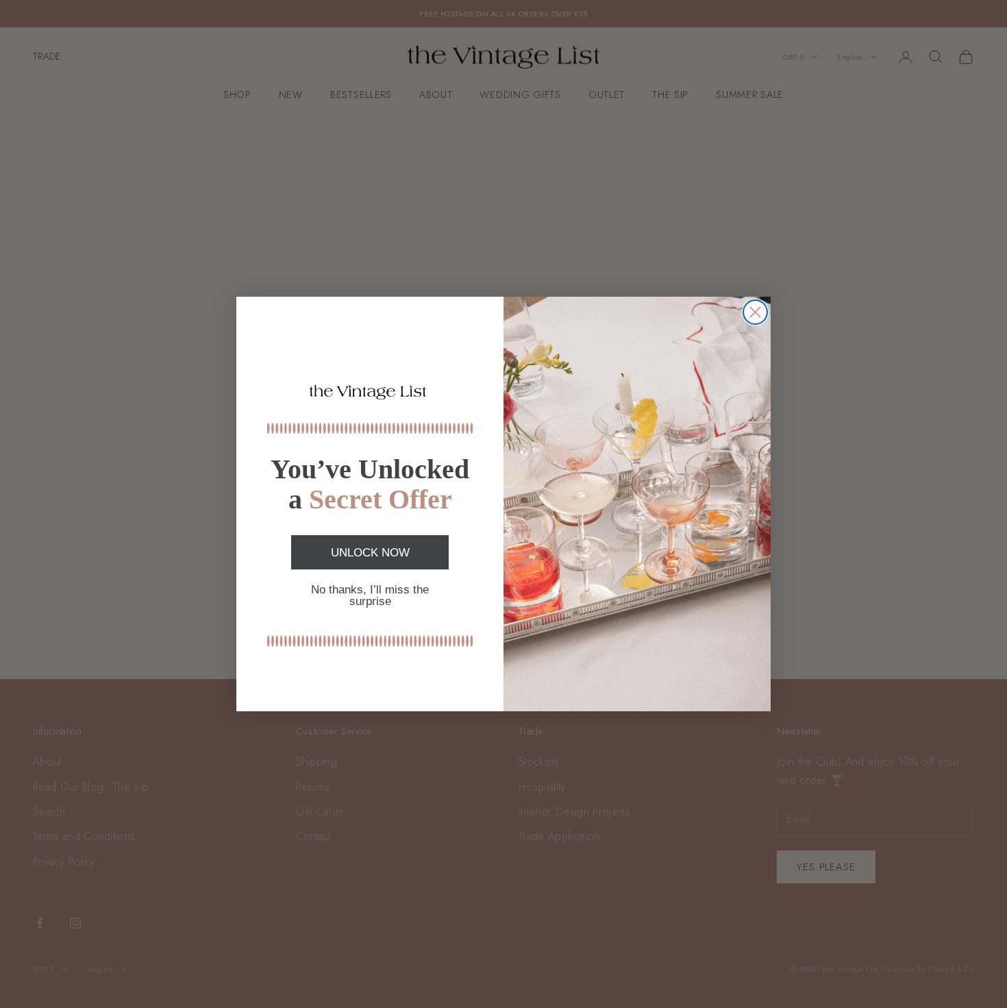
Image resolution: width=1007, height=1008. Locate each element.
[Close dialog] (755, 312)
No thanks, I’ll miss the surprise (370, 595)
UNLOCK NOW (370, 552)
